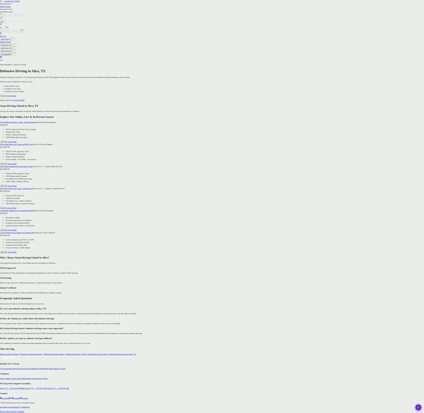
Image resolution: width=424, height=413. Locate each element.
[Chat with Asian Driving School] (418, 407)
